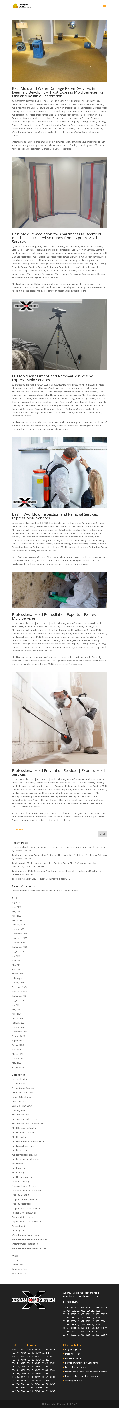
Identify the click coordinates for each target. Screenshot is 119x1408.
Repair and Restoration (34, 270)
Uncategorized (19, 274)
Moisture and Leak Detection (50, 107)
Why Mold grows (73, 1349)
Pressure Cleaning (90, 118)
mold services (39, 118)
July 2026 (16, 902)
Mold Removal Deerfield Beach (63, 890)
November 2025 (19, 938)
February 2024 (18, 1022)
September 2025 (19, 947)
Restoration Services (64, 128)
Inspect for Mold (73, 1358)
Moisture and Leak (26, 107)
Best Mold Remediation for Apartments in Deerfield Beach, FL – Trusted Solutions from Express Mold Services (56, 237)
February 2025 (18, 978)
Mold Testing (53, 118)
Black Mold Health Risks (23, 104)
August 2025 (18, 951)
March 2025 (17, 973)
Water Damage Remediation (89, 128)
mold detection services (44, 111)
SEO (44, 1404)
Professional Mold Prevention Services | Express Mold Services (58, 772)
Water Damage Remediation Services (29, 132)
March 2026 (17, 920)
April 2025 (16, 969)
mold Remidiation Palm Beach (47, 398)
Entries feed (17, 1264)
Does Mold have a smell (76, 1367)
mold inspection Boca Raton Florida (89, 111)
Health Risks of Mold (45, 104)
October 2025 (18, 942)
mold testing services (71, 118)
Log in (15, 1260)
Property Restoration (30, 125)
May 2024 (16, 1009)
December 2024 (19, 987)
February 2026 (18, 924)
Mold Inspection (63, 111)
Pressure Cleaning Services (24, 121)
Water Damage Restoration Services (41, 277)
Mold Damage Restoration (61, 391)
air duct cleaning (58, 100)
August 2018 (18, 1067)
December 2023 (19, 1031)
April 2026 (16, 915)
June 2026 (16, 907)
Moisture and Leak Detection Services (83, 107)
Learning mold (78, 526)
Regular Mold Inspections (83, 125)
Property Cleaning (79, 121)
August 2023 (18, 1045)
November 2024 (19, 991)
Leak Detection (63, 104)
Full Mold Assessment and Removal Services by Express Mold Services (52, 377)
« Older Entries (19, 829)
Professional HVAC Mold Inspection (28, 890)
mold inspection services (23, 114)
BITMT (73, 1404)
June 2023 (16, 1049)
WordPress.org (19, 1273)
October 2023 (18, 1036)
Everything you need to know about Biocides (86, 1371)
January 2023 (18, 1058)
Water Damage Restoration (61, 132)
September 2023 (19, 1040)
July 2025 (16, 956)
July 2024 (16, 1005)
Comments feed (19, 1269)
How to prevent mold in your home (81, 1362)
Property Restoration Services (56, 125)
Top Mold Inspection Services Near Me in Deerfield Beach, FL (41, 878)
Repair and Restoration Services (39, 128)
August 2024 (18, 1000)
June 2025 (16, 960)
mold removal (25, 118)
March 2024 (17, 1018)
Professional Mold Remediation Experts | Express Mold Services (55, 616)
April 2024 (16, 1013)
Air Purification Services (93, 100)
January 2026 (18, 929)
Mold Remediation (44, 114)
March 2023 (17, 1054)
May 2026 (16, 911)
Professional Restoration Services (54, 121)
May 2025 (16, 964)
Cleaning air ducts (73, 1380)
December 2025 (19, 933)
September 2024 (19, 996)
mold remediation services (67, 114)
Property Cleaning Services (24, 267)
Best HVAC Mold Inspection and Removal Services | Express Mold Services (56, 516)
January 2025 (18, 982)
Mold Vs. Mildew (72, 1353)
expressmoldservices (24, 100)
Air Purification (74, 100)
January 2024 (18, 1027)
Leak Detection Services (83, 104)
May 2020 (16, 1062)
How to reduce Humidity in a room (81, 1376)
